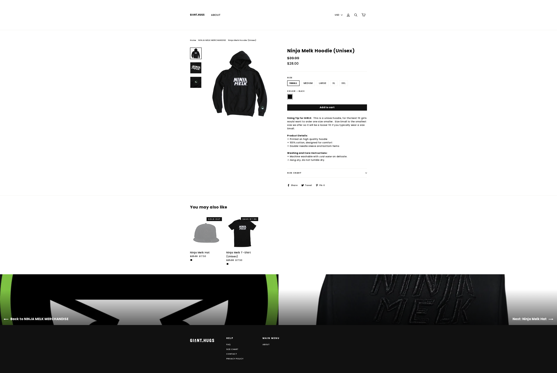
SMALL (293, 83)
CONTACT (231, 354)
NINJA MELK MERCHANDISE (212, 40)
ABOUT (216, 15)
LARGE (322, 83)
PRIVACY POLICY (235, 358)
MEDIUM (308, 83)
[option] (240, 83)
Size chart (294, 173)
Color (296, 91)
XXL (343, 83)
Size (290, 78)
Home (193, 40)
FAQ (228, 344)
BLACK (290, 96)
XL (333, 83)
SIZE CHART (232, 349)
